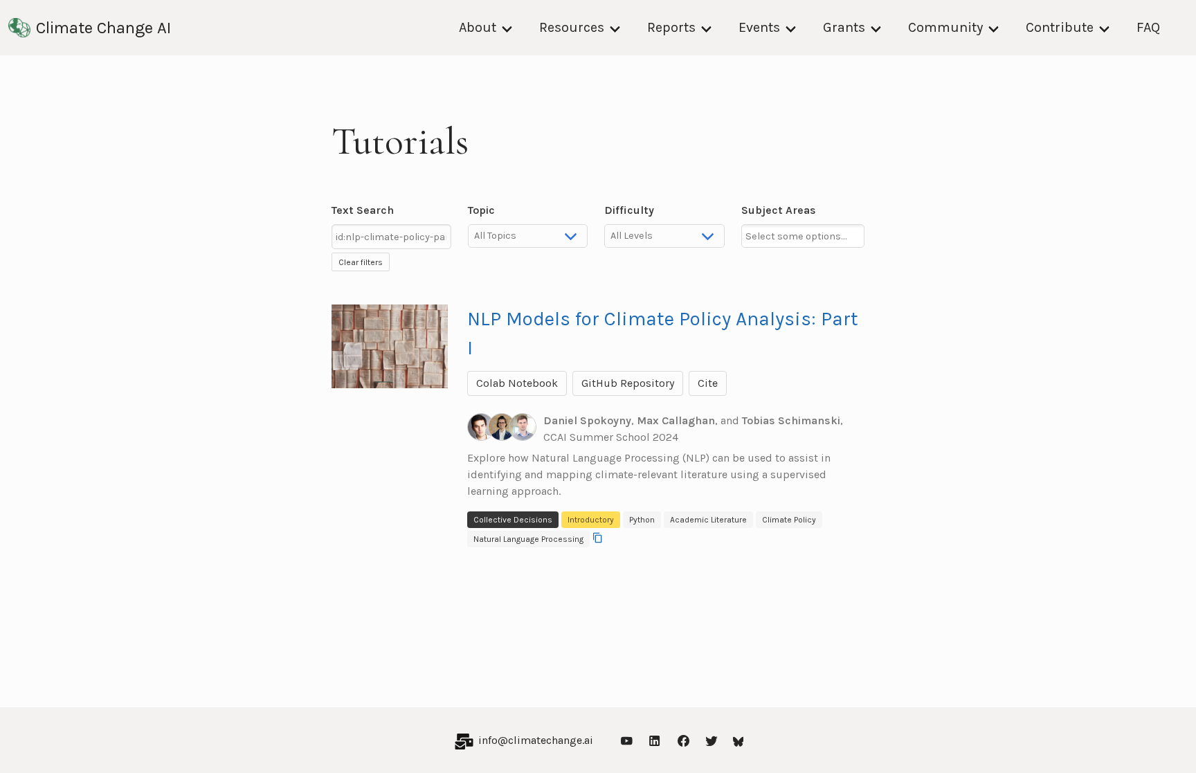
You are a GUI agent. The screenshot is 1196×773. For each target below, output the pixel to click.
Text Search (363, 210)
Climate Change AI (103, 27)
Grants (844, 27)
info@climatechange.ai (535, 740)
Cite (708, 383)
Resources (571, 27)
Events (759, 27)
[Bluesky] (738, 740)
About (477, 27)
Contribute (1060, 27)
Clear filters (360, 262)
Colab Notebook (517, 383)
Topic (481, 210)
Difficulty (629, 210)
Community (945, 27)
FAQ (1148, 27)
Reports (671, 27)
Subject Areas (778, 210)
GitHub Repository (627, 383)
